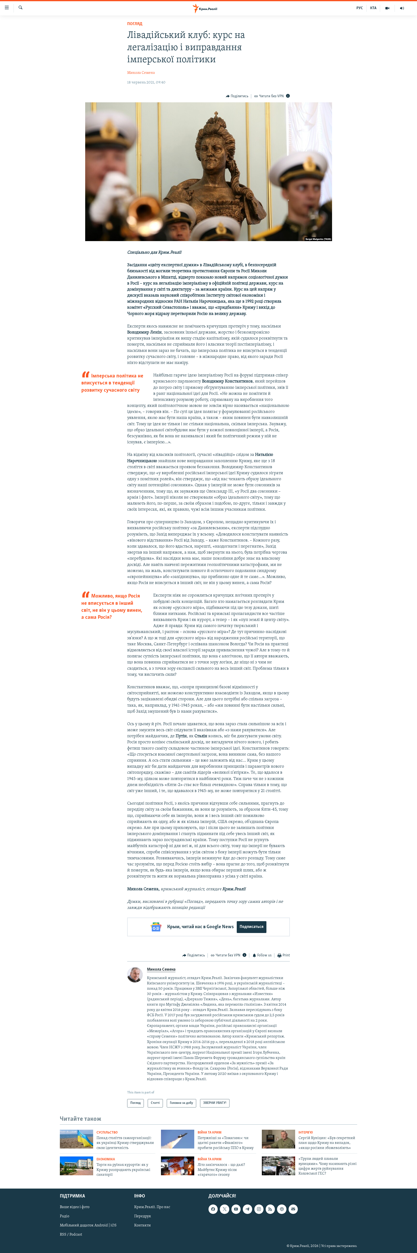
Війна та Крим (210, 1133)
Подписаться (252, 927)
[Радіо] (402, 8)
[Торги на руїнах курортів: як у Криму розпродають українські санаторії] (76, 1165)
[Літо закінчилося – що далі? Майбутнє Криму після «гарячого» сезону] (177, 1165)
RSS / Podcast (71, 1235)
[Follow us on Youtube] (236, 1209)
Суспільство (107, 1133)
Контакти (142, 1225)
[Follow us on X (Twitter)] (224, 1209)
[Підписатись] (293, 1209)
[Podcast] (281, 1209)
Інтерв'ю (306, 1133)
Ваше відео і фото (75, 1207)
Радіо (64, 1216)
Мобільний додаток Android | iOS (88, 1225)
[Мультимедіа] (387, 8)
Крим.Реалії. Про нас (152, 1207)
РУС (359, 8)
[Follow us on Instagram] (259, 1209)
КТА (373, 8)
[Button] (237, 96)
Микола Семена (141, 73)
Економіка (106, 1159)
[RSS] (270, 1209)
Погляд (134, 24)
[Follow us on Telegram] (247, 1209)
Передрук (142, 1216)
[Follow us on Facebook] (213, 1209)
